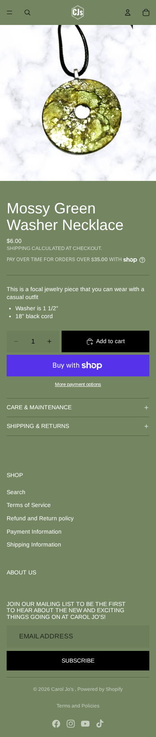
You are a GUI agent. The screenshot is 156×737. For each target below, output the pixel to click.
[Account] (128, 12)
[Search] (27, 12)
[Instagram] (71, 724)
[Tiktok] (100, 724)
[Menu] (9, 12)
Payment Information (34, 531)
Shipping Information (34, 544)
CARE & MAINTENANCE (39, 407)
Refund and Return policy (40, 518)
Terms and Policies (78, 706)
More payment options (78, 384)
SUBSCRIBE (78, 660)
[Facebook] (56, 724)
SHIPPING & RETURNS (38, 426)
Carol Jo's (63, 689)
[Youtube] (85, 724)
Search (16, 492)
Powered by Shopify (100, 689)
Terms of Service (29, 505)
